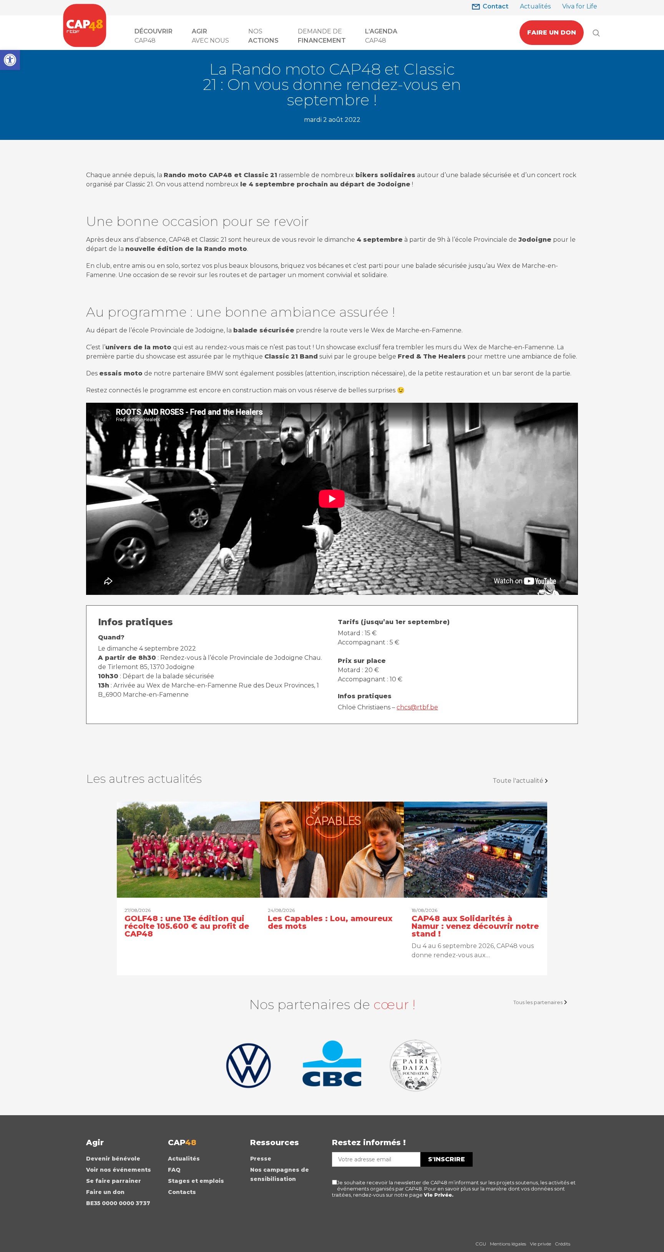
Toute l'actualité (518, 780)
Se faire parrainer (113, 1180)
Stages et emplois (196, 1180)
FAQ (174, 1169)
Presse (260, 1158)
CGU (480, 1244)
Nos (263, 36)
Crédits (562, 1244)
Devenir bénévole (113, 1158)
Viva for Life (579, 6)
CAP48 (153, 36)
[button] (10, 60)
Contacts (182, 1192)
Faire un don (105, 1192)
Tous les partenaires (538, 1002)
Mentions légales (508, 1244)
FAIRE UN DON (551, 32)
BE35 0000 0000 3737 (118, 1203)
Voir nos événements (118, 1169)
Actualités (535, 6)
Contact (495, 6)
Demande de (322, 36)
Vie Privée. (438, 1195)
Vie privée (540, 1244)
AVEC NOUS (210, 36)
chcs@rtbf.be (417, 707)
